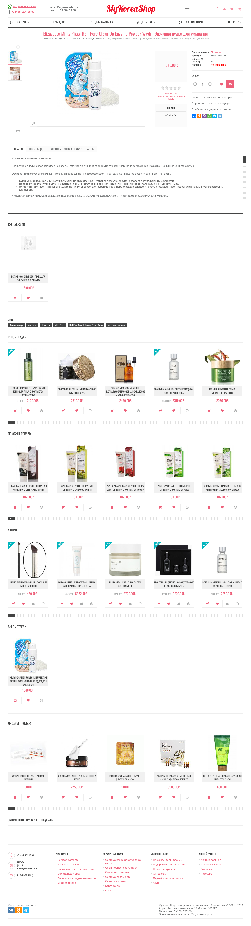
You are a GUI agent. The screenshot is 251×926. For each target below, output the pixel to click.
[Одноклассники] (199, 116)
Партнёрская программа (168, 878)
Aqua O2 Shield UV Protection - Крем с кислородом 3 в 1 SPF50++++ (77, 584)
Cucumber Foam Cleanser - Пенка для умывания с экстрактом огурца (222, 487)
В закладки (221, 84)
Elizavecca (216, 52)
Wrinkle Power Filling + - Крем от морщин (28, 777)
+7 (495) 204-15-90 (23, 11)
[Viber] (204, 116)
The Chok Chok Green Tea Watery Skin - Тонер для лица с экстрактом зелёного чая (28, 391)
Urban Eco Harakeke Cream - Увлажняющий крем (222, 391)
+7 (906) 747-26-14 (24, 6)
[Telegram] (220, 116)
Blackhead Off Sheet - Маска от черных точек (77, 777)
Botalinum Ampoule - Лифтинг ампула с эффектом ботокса (174, 391)
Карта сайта (112, 885)
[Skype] (214, 116)
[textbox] (201, 8)
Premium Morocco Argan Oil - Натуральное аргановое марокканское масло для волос (125, 391)
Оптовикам (159, 873)
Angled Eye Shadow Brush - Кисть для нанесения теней (28, 584)
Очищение (60, 22)
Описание (17, 149)
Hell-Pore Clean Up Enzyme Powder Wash (86, 325)
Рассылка (206, 873)
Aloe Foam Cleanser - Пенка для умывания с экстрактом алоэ (174, 487)
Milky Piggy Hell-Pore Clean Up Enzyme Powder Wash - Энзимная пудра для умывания (28, 681)
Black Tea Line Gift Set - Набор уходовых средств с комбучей (174, 584)
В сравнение (33, 604)
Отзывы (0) (36, 149)
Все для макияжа (101, 22)
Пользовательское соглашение (76, 869)
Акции (156, 882)
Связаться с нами (116, 881)
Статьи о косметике (117, 872)
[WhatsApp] (209, 116)
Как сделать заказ (68, 864)
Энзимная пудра (16, 325)
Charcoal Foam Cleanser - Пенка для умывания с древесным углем (28, 487)
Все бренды (234, 22)
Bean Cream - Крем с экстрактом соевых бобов (125, 584)
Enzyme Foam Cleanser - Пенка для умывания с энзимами (28, 278)
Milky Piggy (59, 325)
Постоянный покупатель (224, 8)
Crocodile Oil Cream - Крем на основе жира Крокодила (77, 391)
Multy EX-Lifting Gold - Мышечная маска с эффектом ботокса (174, 777)
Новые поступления (165, 869)
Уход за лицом (20, 22)
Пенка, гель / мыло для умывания (86, 39)
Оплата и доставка (69, 873)
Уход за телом (146, 22)
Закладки (206, 869)
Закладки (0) (231, 8)
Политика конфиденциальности (77, 878)
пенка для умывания (116, 325)
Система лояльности (117, 876)
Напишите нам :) (25, 875)
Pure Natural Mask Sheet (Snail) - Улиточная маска (125, 777)
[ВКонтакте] (194, 116)
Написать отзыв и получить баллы (71, 149)
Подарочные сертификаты (169, 864)
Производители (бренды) (168, 859)
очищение (32, 325)
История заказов (211, 864)
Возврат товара (67, 882)
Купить (15, 298)
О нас (108, 890)
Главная (47, 39)
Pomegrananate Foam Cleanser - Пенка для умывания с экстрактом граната (125, 487)
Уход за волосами (191, 22)
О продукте (41, 298)
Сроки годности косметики (121, 867)
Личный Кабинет (211, 859)
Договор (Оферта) (69, 859)
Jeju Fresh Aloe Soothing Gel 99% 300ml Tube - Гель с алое (222, 777)
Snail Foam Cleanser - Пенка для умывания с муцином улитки (77, 487)
